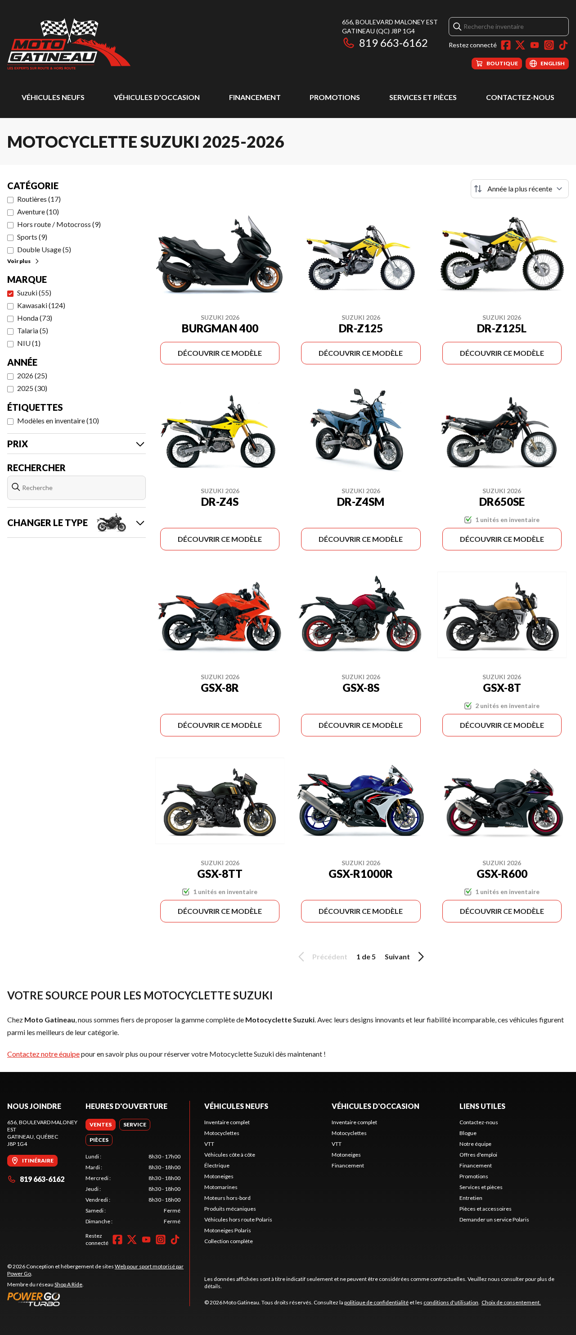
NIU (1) (28, 343)
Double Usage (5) (44, 249)
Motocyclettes (221, 1133)
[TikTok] (563, 45)
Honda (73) (34, 317)
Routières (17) (39, 199)
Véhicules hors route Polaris (238, 1219)
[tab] (101, 1125)
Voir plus (19, 261)
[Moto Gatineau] (68, 43)
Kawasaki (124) (41, 305)
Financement (255, 97)
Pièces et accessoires (485, 1208)
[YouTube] (534, 45)
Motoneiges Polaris (227, 1230)
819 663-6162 (393, 42)
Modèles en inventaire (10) (58, 420)
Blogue (468, 1133)
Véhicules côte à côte (229, 1154)
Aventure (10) (38, 211)
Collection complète (228, 1241)
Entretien (470, 1197)
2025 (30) (32, 388)
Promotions (335, 97)
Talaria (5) (32, 330)
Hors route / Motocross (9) (59, 224)
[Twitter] (520, 45)
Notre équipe (475, 1143)
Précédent (329, 956)
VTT (209, 1143)
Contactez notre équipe (43, 1053)
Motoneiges (219, 1176)
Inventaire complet (227, 1122)
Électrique (217, 1165)
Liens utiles (482, 1106)
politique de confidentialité (376, 1302)
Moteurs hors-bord (227, 1197)
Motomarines (221, 1187)
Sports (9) (32, 236)
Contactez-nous (520, 97)
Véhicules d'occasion (157, 97)
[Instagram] (549, 45)
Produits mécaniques (230, 1208)
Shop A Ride (68, 1284)
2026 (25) (32, 375)
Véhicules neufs (53, 97)
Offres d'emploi (478, 1154)
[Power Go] (98, 1299)
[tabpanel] (133, 1189)
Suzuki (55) (34, 292)
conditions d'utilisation (450, 1302)
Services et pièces (423, 97)
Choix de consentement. (511, 1302)
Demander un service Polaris (494, 1219)
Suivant (397, 956)
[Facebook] (505, 45)
